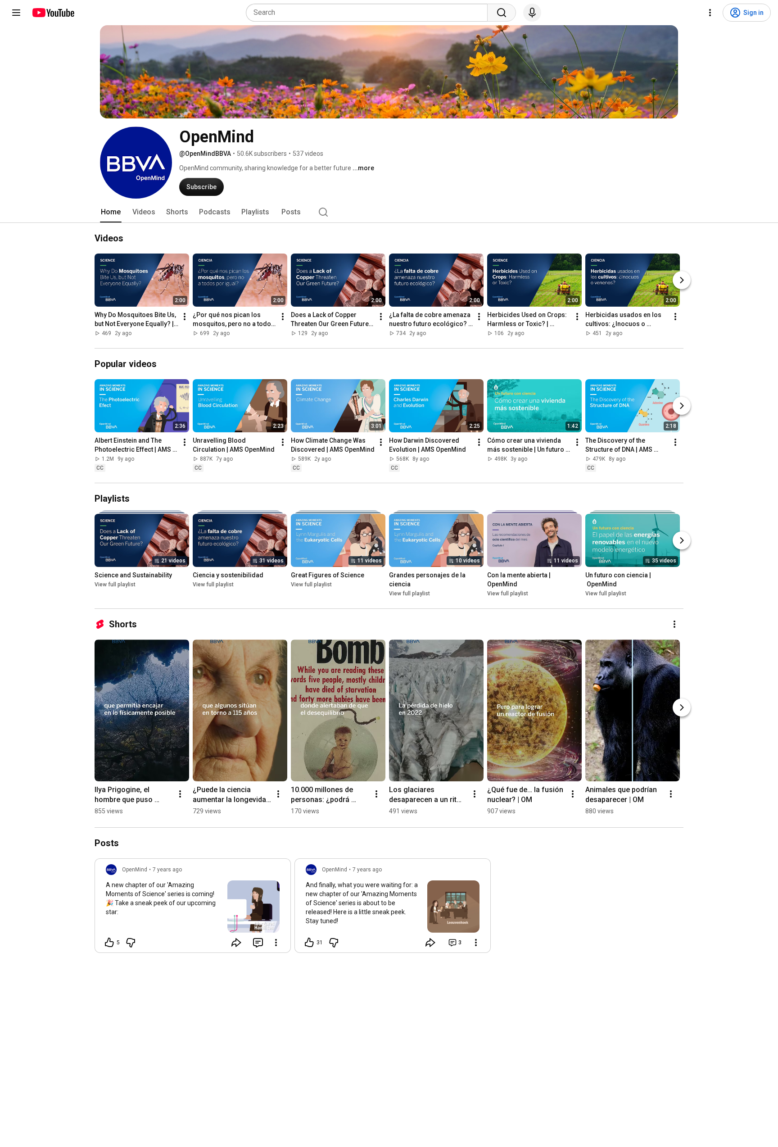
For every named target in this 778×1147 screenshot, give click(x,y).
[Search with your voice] (532, 13)
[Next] (682, 280)
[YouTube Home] (53, 12)
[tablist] (389, 212)
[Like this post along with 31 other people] (309, 942)
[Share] (236, 943)
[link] (193, 908)
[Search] (501, 13)
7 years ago (167, 869)
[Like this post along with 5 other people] (109, 942)
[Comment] (258, 943)
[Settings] (710, 12)
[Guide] (16, 12)
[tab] (111, 212)
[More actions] (185, 317)
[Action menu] (276, 943)
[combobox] (369, 12)
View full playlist (115, 584)
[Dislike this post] (130, 942)
